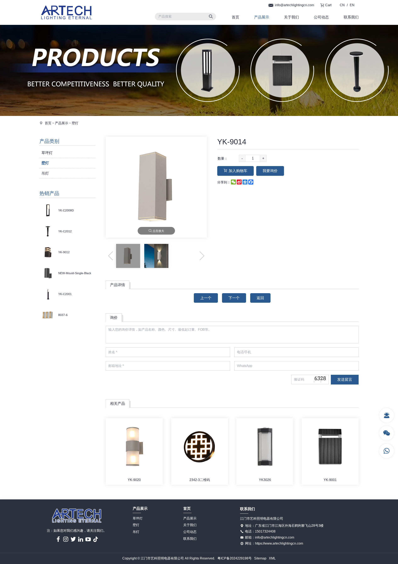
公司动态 (321, 17)
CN (342, 5)
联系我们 (351, 17)
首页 (235, 17)
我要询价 (270, 171)
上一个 (205, 298)
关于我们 (291, 17)
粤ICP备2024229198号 (234, 558)
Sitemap (260, 558)
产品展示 (261, 17)
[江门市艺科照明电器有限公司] (66, 23)
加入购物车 (238, 171)
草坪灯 (47, 153)
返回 (260, 298)
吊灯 (45, 173)
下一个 (234, 298)
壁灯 (75, 123)
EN (352, 5)
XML (272, 558)
